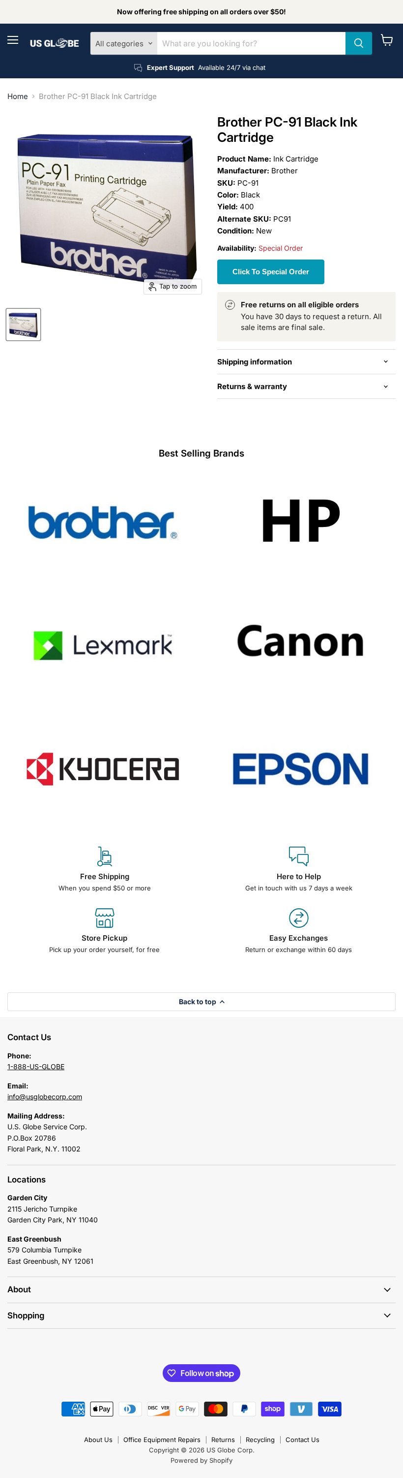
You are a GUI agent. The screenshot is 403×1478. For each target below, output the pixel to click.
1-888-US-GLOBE (35, 1066)
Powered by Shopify (201, 1460)
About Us (98, 1440)
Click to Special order (270, 271)
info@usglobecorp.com (44, 1096)
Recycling (260, 1440)
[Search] (358, 43)
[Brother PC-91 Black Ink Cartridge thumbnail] (23, 324)
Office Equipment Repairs (162, 1440)
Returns (223, 1440)
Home (17, 96)
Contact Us (302, 1440)
